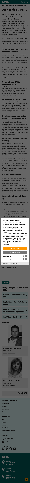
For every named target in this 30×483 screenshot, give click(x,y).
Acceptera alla (15, 248)
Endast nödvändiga (15, 252)
